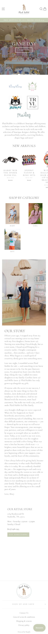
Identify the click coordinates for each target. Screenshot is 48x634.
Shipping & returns (24, 621)
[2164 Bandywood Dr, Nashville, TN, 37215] (24, 540)
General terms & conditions (24, 617)
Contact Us (24, 613)
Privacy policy (24, 625)
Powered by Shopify (24, 632)
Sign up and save (23, 604)
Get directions (18, 534)
